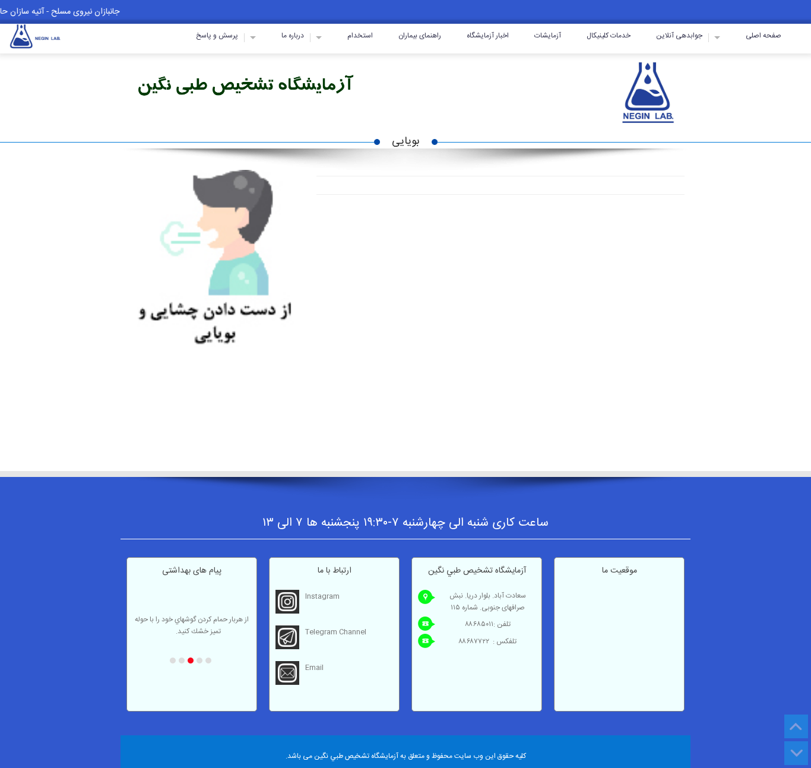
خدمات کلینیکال (609, 36)
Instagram (322, 596)
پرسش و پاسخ (217, 36)
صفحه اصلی (763, 36)
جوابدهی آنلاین (679, 36)
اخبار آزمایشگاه (488, 36)
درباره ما (292, 36)
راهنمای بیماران (419, 36)
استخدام (360, 36)
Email (314, 668)
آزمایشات (547, 36)
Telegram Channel (335, 632)
